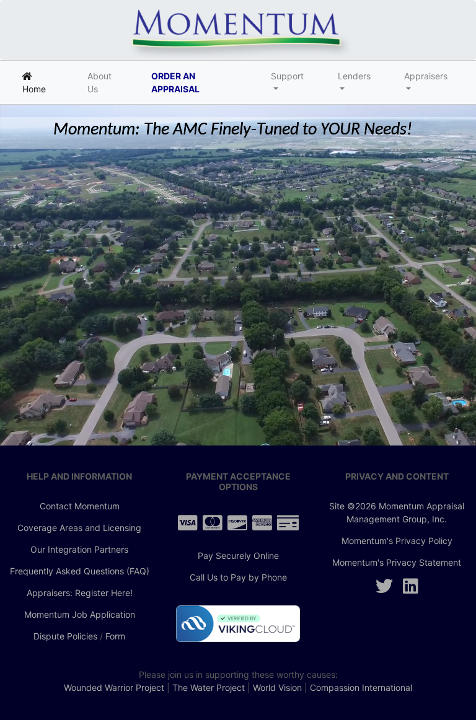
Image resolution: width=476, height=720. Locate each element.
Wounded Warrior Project (114, 687)
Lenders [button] (354, 76)
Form (115, 636)
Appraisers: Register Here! (80, 592)
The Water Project (208, 687)
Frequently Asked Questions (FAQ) (79, 571)
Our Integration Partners (79, 549)
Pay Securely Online (238, 555)
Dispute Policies (65, 636)
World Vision (277, 687)
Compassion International (361, 687)
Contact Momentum (80, 506)
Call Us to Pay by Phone (238, 577)
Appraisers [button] (425, 76)
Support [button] (287, 76)
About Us (99, 82)
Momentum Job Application (79, 614)
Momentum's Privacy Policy (397, 540)
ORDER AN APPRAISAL (175, 82)
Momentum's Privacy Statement (396, 562)
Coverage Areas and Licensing (79, 527)
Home (43, 82)
